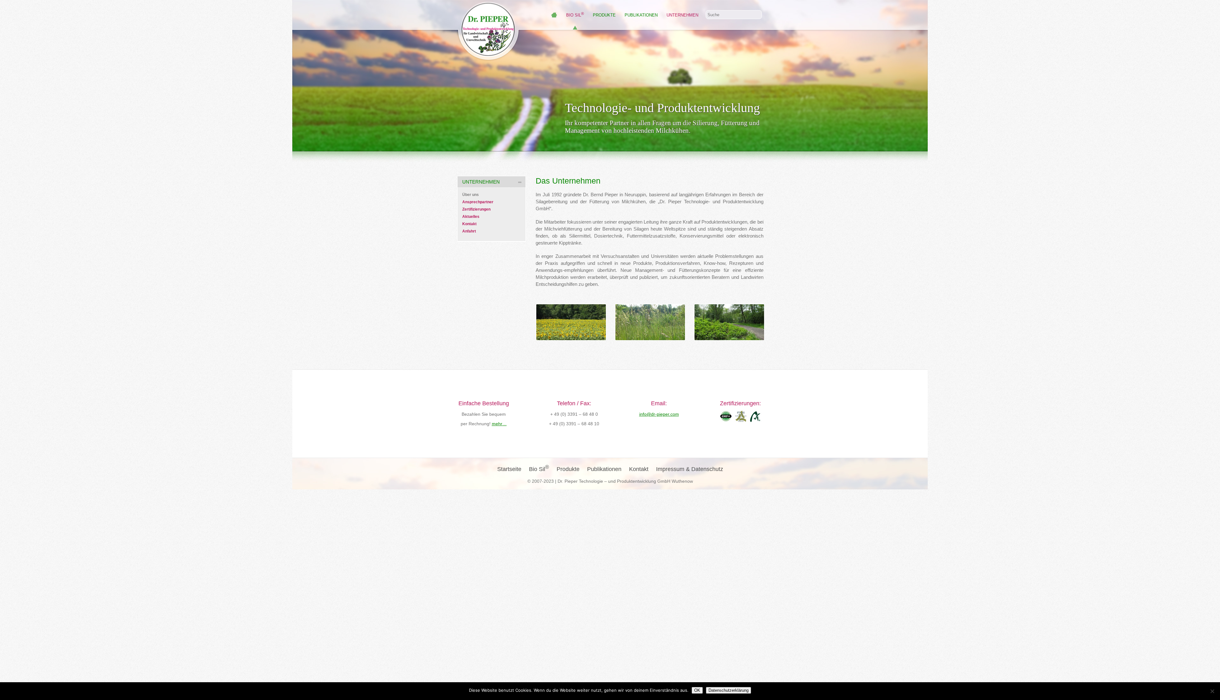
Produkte (604, 15)
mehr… (499, 423)
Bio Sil (575, 15)
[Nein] (1212, 691)
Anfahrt (469, 231)
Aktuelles (470, 216)
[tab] (492, 181)
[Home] (488, 55)
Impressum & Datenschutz (689, 469)
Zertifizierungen (476, 209)
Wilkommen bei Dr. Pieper (554, 15)
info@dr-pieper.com (659, 414)
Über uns (470, 194)
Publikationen (641, 15)
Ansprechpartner (477, 202)
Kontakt (469, 224)
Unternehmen (682, 15)
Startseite (509, 469)
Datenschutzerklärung (728, 690)
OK (697, 690)
